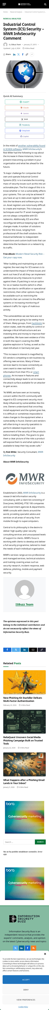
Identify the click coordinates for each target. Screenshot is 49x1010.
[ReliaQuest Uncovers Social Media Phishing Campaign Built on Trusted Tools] (24, 722)
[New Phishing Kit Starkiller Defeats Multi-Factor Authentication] (24, 682)
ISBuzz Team (16, 44)
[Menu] (4, 4)
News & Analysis (16, 12)
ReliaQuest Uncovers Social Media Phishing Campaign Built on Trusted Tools (23, 740)
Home (5, 12)
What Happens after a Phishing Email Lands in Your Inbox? (23, 781)
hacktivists (37, 323)
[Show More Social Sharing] (32, 54)
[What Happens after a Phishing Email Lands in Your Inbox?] (24, 764)
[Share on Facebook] (23, 54)
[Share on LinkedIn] (14, 54)
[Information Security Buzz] (24, 4)
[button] (45, 954)
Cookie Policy (23, 1007)
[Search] (45, 4)
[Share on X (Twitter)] (18, 54)
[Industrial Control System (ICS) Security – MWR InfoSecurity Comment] (24, 74)
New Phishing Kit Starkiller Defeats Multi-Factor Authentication (22, 699)
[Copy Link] (27, 54)
